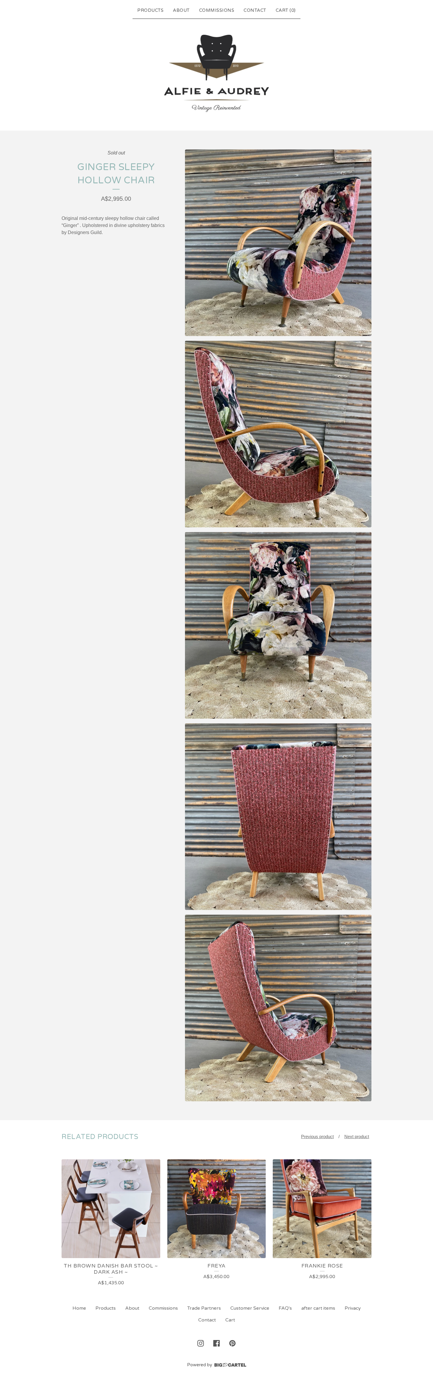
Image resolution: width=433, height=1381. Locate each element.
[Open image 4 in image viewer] (278, 816)
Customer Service (249, 1308)
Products (150, 10)
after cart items (318, 1308)
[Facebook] (216, 1343)
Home (79, 1308)
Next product (356, 1136)
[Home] (216, 73)
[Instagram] (201, 1343)
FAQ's (285, 1308)
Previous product (317, 1136)
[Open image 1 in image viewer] (278, 242)
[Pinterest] (232, 1343)
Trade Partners (204, 1308)
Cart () (286, 10)
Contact (255, 10)
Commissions (216, 10)
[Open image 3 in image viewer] (278, 625)
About (181, 10)
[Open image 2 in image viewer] (278, 434)
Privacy (353, 1308)
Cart (230, 1320)
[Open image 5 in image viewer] (278, 1008)
